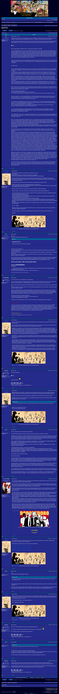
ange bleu (18, 619)
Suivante (56, 30)
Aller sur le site (29, 17)
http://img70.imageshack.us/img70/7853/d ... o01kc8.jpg (21, 545)
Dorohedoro (4, 27)
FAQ (52, 19)
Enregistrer (51, 22)
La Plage (8, 25)
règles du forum (15, 228)
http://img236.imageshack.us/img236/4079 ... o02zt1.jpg (21, 547)
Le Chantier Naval (14, 25)
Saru (17, 272)
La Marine (6, 28)
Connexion (3, 19)
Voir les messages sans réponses (6, 24)
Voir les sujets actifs (14, 24)
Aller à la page (48, 30)
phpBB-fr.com (31, 693)
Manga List (14, 227)
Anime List (18, 227)
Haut (2, 168)
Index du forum (4, 25)
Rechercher (55, 19)
